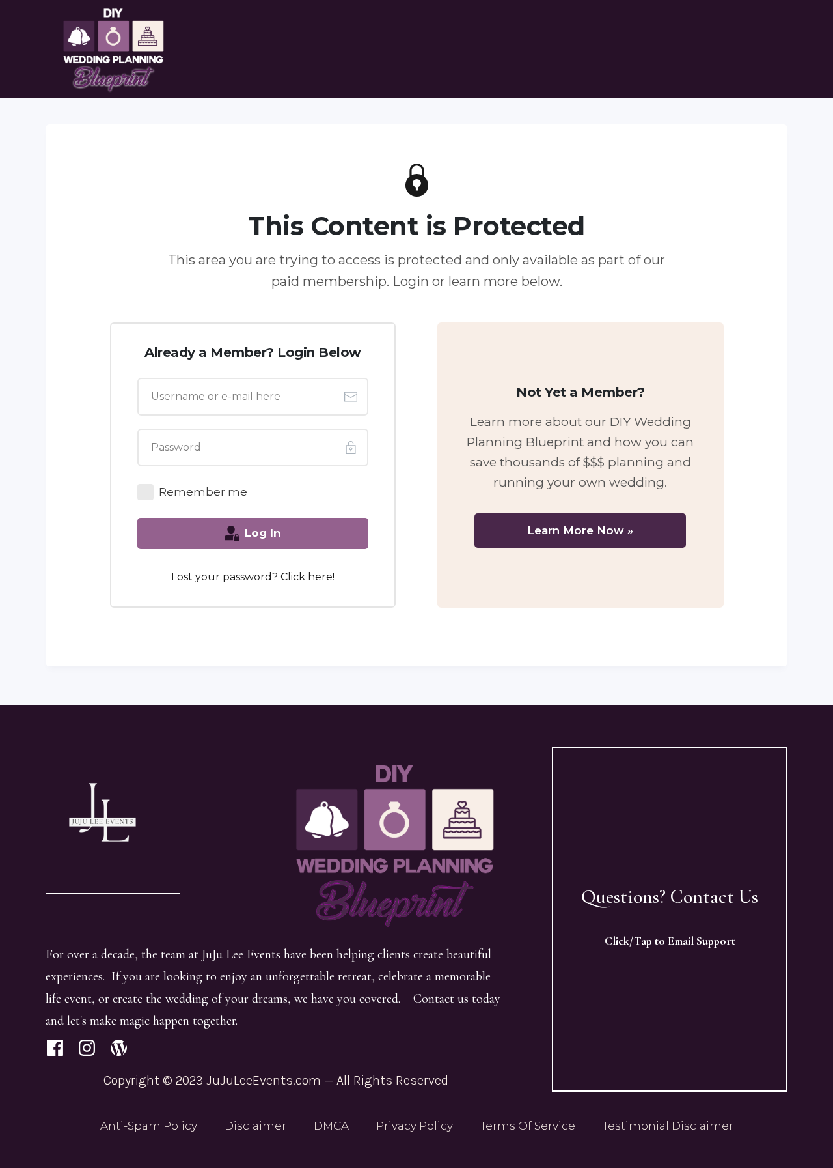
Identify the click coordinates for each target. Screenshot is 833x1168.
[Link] (55, 1048)
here (320, 577)
